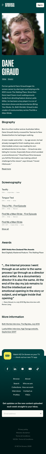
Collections (16, 387)
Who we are (28, 383)
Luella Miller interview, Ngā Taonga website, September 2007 (20, 330)
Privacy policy (23, 429)
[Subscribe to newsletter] (40, 413)
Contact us (27, 390)
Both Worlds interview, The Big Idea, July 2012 (21, 323)
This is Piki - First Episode (14, 205)
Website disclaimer (23, 432)
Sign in (40, 5)
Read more (6, 168)
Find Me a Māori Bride (12, 222)
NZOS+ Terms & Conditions (23, 439)
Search (16, 383)
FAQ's (27, 394)
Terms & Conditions (23, 436)
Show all (5, 228)
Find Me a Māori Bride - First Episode (19, 214)
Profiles (16, 394)
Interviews (16, 390)
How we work (27, 387)
